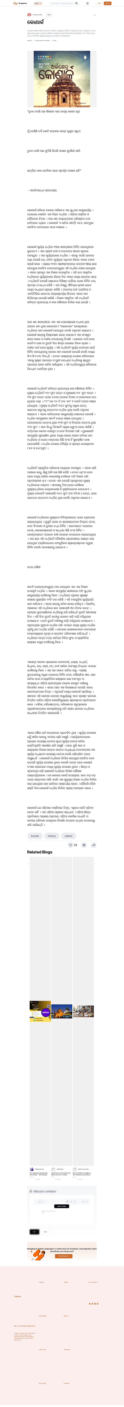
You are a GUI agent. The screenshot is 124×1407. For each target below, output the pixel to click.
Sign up (107, 3)
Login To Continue (61, 1206)
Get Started (64, 1256)
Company (41, 1282)
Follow (49, 14)
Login (99, 3)
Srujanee (17, 1296)
